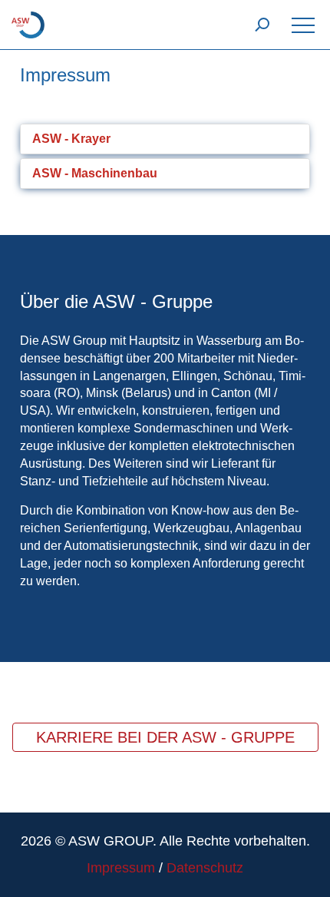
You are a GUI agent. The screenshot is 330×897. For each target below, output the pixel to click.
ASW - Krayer (71, 138)
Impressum (121, 867)
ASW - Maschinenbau (94, 173)
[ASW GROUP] (28, 24)
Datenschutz (205, 867)
